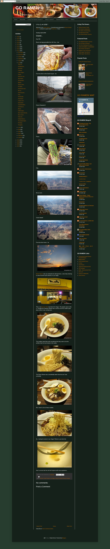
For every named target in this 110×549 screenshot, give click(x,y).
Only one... (20, 116)
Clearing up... (21, 106)
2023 (18, 36)
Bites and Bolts (83, 132)
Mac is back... (21, 114)
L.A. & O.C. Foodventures (85, 169)
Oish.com (81, 271)
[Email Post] (39, 476)
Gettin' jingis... (21, 110)
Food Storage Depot (83, 261)
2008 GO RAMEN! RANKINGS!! (86, 81)
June (19, 127)
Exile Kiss (81, 135)
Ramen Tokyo (82, 191)
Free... (19, 94)
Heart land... (21, 98)
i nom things (82, 145)
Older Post (69, 526)
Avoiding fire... (21, 66)
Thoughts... (20, 125)
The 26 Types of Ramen (84, 43)
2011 (18, 50)
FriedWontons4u (83, 138)
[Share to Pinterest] (63, 475)
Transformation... (22, 104)
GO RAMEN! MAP (85, 95)
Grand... (20, 74)
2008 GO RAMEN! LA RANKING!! (86, 47)
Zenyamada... (21, 80)
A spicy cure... (21, 100)
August (20, 60)
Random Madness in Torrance (86, 205)
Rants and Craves (83, 209)
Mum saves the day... (23, 112)
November (20, 54)
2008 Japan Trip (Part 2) (84, 52)
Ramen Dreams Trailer (84, 27)
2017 (18, 38)
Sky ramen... (21, 78)
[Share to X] (60, 475)
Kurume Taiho (44, 307)
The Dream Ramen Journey (85, 34)
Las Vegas (52, 478)
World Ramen (82, 275)
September (21, 58)
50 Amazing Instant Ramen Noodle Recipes (85, 257)
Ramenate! (82, 202)
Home (15, 19)
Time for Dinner (83, 238)
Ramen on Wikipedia (83, 273)
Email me (54, 28)
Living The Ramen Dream (60, 478)
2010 (18, 140)
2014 (18, 44)
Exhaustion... (21, 102)
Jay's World (82, 152)
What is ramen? (49, 19)
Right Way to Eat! (83, 217)
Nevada (68, 478)
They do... (20, 64)
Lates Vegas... (21, 72)
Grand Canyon (47, 478)
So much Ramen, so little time (86, 220)
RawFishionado (83, 213)
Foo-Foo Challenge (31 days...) (86, 45)
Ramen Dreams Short (62, 19)
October (20, 56)
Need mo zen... (21, 76)
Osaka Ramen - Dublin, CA (89, 85)
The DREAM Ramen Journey (85, 41)
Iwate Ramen (82, 148)
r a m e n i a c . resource (85, 181)
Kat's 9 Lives (82, 156)
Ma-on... (20, 90)
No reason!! (82, 172)
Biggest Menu (82, 259)
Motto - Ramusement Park (85, 270)
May (19, 129)
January (20, 137)
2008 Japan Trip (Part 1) (84, 54)
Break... (20, 108)
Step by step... (21, 84)
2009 (18, 142)
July (19, 62)
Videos (72, 19)
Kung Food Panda (83, 160)
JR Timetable (82, 268)
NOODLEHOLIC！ (83, 176)
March (19, 133)
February (20, 135)
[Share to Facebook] (62, 475)
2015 (18, 42)
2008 (18, 144)
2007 (18, 146)
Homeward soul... (22, 88)
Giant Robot (81, 264)
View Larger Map (80, 116)
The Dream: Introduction (84, 29)
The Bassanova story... (84, 32)
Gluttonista (81, 142)
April (19, 131)
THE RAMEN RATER (84, 234)
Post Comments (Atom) (47, 528)
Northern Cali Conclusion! (85, 50)
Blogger (64, 538)
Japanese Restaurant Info (85, 266)
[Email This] (57, 475)
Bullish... (20, 82)
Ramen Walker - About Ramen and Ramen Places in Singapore (86, 197)
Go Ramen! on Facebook (20, 29)
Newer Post (39, 526)
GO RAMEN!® (29, 7)
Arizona (41, 478)
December (20, 52)
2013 (18, 46)
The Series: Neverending (84, 30)
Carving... (20, 70)
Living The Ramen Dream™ (35, 19)
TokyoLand (81, 242)
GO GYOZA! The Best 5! (84, 48)
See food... (20, 68)
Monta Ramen (39, 273)
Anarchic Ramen (83, 128)
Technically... (21, 96)
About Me (22, 19)
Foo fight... (20, 86)
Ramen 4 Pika (82, 184)
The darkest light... (22, 120)
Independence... (22, 118)
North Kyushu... (21, 92)
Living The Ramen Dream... (85, 61)
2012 (18, 48)
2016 (18, 40)
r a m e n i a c (82, 179)
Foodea (80, 263)
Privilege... (20, 122)
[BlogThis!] (58, 475)
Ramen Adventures (84, 187)
